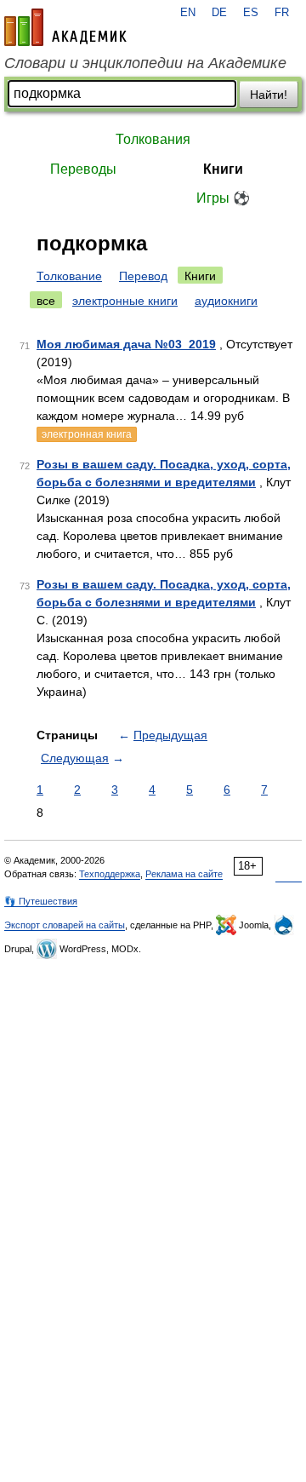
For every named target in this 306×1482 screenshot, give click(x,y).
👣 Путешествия (40, 901)
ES (250, 13)
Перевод (143, 276)
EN (188, 13)
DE (219, 13)
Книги (223, 169)
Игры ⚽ (223, 198)
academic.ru (65, 27)
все (46, 300)
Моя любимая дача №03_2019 (126, 344)
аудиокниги (226, 300)
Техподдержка (109, 874)
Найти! (268, 94)
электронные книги (125, 300)
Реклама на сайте (184, 874)
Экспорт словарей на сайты (64, 925)
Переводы (83, 169)
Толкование (69, 276)
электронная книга (87, 434)
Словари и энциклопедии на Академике (145, 63)
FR (282, 13)
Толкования (153, 139)
